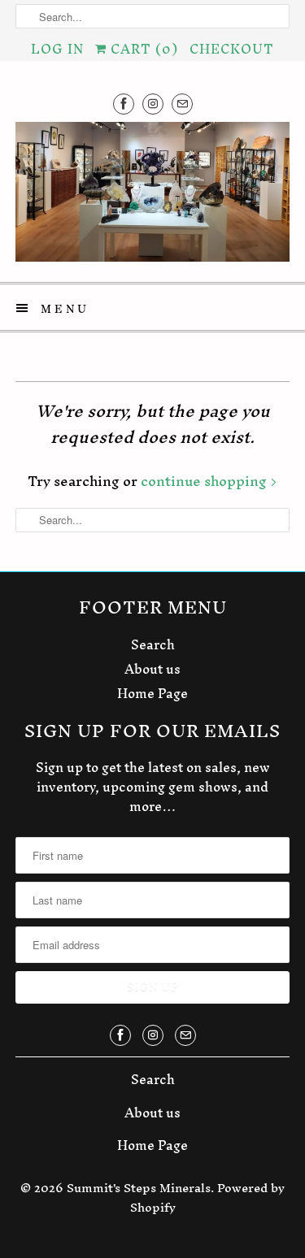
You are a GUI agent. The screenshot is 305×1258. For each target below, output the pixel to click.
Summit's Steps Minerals (139, 1187)
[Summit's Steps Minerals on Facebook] (123, 103)
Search (153, 644)
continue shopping (205, 481)
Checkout (232, 49)
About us (152, 668)
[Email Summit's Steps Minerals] (182, 103)
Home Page (152, 693)
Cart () (142, 49)
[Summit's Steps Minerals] (152, 196)
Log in (57, 49)
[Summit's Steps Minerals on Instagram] (152, 103)
